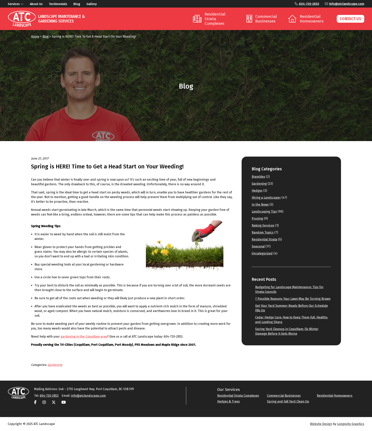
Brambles (258, 176)
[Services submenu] (22, 3)
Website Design (321, 424)
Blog (45, 36)
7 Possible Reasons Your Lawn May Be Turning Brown (293, 299)
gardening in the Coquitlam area (84, 336)
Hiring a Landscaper (266, 197)
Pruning (257, 218)
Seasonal (258, 246)
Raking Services (263, 225)
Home (35, 36)
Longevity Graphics (350, 424)
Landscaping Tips (264, 211)
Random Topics (263, 232)
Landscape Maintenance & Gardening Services (61, 19)
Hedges (257, 190)
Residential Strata (264, 239)
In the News (260, 204)
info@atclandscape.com (346, 4)
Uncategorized (262, 253)
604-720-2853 (309, 4)
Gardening (54, 365)
